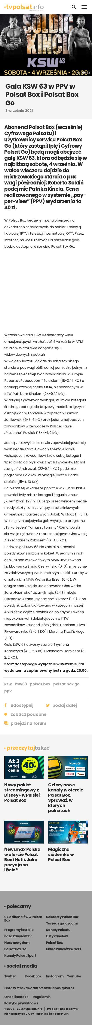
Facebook (33, 976)
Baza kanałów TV (17, 936)
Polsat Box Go (15, 949)
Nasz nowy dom (16, 942)
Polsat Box (54, 942)
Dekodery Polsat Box (62, 917)
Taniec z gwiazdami (61, 923)
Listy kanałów (57, 936)
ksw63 (21, 684)
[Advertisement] (46, 290)
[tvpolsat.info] (24, 10)
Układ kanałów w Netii (63, 949)
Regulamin (41, 997)
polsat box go (66, 684)
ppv (8, 691)
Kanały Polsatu (58, 930)
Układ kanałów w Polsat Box (23, 919)
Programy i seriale (18, 930)
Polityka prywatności (21, 1003)
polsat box (40, 684)
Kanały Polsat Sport (20, 955)
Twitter (10, 976)
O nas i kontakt (16, 997)
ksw (8, 684)
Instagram (55, 976)
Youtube (74, 976)
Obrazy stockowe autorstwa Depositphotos (39, 988)
